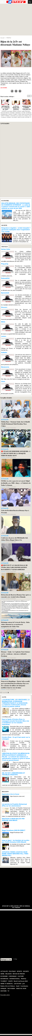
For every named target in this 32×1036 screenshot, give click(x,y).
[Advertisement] (16, 19)
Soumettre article (5, 995)
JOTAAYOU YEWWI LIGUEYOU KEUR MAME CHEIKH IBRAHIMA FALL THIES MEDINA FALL (15, 853)
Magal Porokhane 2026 (16, 832)
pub (17, 115)
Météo (3, 322)
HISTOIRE (27, 117)
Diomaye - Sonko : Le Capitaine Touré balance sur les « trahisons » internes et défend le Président (15, 654)
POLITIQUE (9, 111)
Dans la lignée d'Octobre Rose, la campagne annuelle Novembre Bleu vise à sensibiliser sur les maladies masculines (15, 721)
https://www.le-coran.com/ (17, 796)
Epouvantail (5, 293)
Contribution (3, 117)
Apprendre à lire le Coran (10, 794)
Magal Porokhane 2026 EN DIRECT (13, 830)
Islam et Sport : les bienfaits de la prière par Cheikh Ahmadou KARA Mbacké (15, 841)
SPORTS (14, 111)
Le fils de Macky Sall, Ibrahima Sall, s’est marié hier (16, 107)
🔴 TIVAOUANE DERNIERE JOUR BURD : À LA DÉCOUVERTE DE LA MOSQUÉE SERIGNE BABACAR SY (15, 453)
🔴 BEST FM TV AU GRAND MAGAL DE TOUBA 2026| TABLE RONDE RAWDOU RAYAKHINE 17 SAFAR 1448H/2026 (14, 567)
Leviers (3, 336)
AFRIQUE (9, 117)
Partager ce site (6, 959)
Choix (3, 381)
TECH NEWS (14, 117)
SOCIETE (19, 111)
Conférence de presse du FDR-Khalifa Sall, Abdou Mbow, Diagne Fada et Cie (14, 539)
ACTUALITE (4, 111)
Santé (30, 115)
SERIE (23, 111)
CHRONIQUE (18, 112)
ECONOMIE (12, 112)
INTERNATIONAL (4, 114)
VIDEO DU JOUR (21, 117)
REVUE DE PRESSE (5, 112)
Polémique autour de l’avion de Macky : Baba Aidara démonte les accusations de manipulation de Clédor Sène (15, 624)
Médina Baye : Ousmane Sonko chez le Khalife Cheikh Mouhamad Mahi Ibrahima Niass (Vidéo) (15, 424)
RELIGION (28, 111)
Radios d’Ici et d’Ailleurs (23, 115)
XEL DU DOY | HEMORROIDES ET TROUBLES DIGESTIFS (13, 774)
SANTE (19, 114)
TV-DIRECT (15, 114)
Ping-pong (4, 264)
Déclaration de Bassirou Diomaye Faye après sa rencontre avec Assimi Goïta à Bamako (16, 596)
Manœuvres (5, 367)
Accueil (2, 37)
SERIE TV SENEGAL (5, 115)
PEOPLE (8, 37)
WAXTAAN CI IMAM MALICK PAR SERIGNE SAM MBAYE (13, 819)
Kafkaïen (4, 352)
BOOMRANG (28, 112)
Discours (4, 307)
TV (30, 117)
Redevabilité (5, 278)
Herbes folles (5, 249)
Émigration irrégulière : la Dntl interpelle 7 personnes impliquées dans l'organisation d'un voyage (15, 229)
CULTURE (23, 112)
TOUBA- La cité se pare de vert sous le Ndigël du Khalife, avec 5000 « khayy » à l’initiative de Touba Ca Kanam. (16, 483)
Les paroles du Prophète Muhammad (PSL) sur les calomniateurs (14, 805)
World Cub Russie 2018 (26, 114)
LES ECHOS (13, 115)
